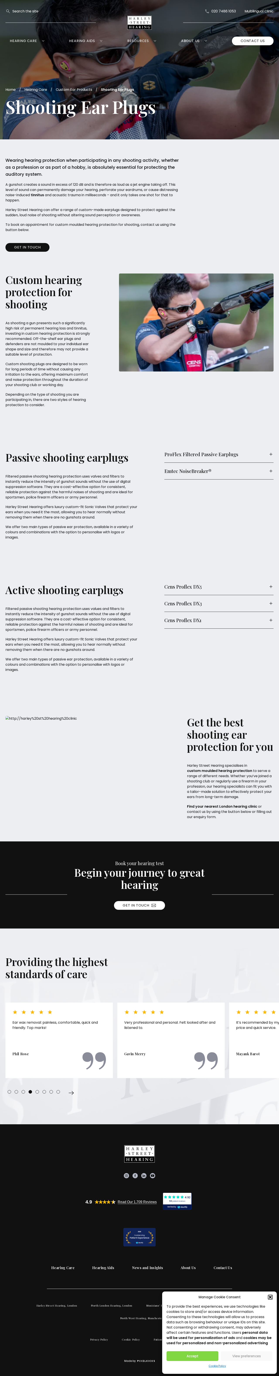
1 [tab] (9, 1092)
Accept (192, 1356)
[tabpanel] (59, 1040)
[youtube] (152, 1175)
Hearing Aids (82, 40)
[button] (270, 1297)
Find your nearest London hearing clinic (222, 806)
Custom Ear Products (74, 89)
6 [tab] (44, 1092)
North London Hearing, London (111, 1305)
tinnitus (37, 195)
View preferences (246, 1356)
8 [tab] (58, 1092)
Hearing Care (23, 40)
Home (10, 89)
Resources (138, 40)
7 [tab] (51, 1092)
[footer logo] (139, 1154)
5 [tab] (37, 1092)
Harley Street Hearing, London (56, 1305)
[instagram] (126, 1175)
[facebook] (135, 1175)
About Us (190, 40)
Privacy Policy (99, 1339)
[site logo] (139, 22)
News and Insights (147, 1268)
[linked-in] (143, 1175)
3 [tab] (23, 1092)
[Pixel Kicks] (145, 1361)
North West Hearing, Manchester (141, 1318)
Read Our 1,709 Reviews (137, 1202)
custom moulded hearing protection (219, 770)
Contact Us (253, 40)
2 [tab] (16, 1092)
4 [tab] (30, 1092)
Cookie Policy (217, 1366)
